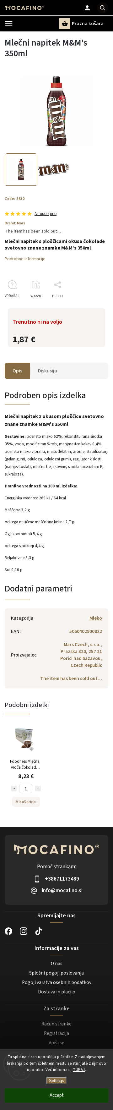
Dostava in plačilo (56, 991)
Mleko (95, 618)
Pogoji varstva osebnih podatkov (56, 982)
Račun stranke (56, 1023)
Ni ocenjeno (45, 214)
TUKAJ (79, 1070)
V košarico (26, 802)
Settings (56, 1080)
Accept (57, 1095)
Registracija (56, 1033)
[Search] (102, 8)
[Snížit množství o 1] (14, 788)
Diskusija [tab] (47, 370)
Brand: (15, 223)
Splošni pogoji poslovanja (56, 973)
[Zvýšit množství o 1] (38, 788)
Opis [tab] (17, 370)
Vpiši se (56, 1042)
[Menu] (8, 23)
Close (89, 307)
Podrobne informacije (25, 259)
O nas (56, 963)
